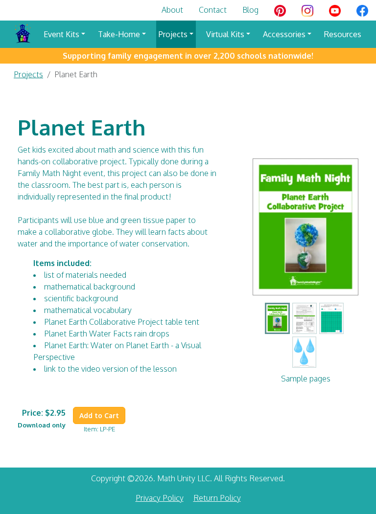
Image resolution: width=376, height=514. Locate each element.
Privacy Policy (160, 498)
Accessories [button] (284, 34)
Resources (342, 34)
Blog (250, 10)
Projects (28, 74)
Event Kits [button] (61, 34)
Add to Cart (99, 415)
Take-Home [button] (119, 34)
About (172, 10)
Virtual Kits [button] (225, 34)
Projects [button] (173, 34)
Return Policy (217, 498)
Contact (213, 10)
